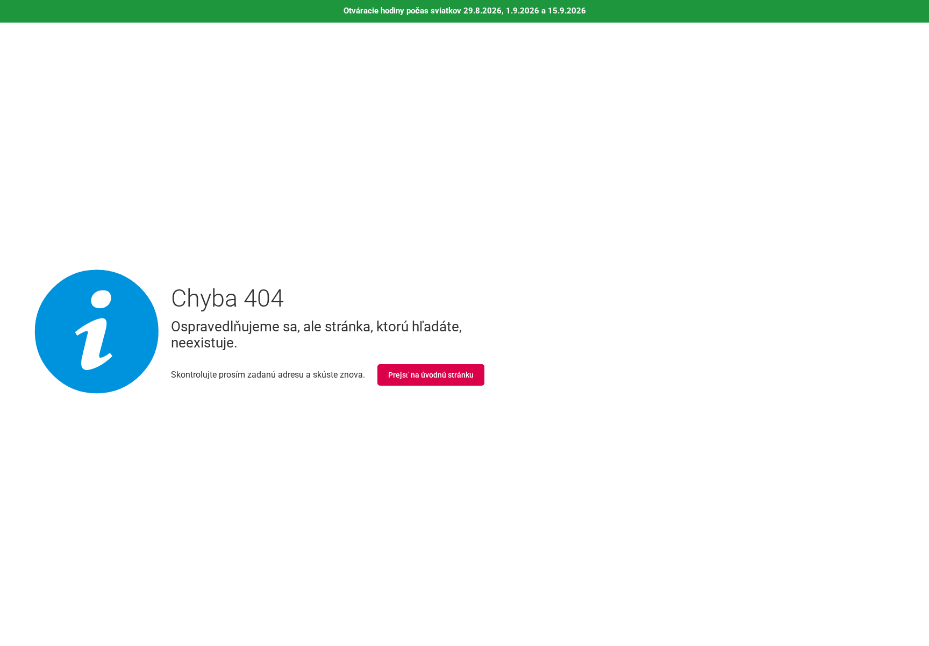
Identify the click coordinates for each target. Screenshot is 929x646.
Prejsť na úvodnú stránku (431, 375)
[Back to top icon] (877, 624)
